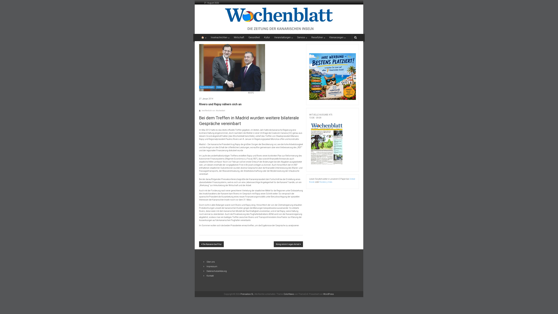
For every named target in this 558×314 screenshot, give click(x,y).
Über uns (211, 262)
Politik (219, 87)
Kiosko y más (326, 182)
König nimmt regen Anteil (287, 244)
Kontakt (210, 276)
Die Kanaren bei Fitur (212, 244)
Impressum (212, 266)
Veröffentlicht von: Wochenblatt (213, 111)
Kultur (267, 37)
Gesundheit (254, 37)
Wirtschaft (239, 37)
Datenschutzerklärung (217, 271)
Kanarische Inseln (206, 87)
